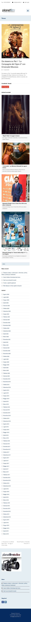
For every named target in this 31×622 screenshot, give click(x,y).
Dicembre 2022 (6, 322)
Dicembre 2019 (6, 379)
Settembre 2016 (7, 486)
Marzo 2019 (6, 404)
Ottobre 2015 (6, 514)
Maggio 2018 (6, 432)
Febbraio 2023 (6, 317)
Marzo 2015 (6, 534)
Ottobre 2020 (6, 356)
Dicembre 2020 (6, 350)
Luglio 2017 (6, 460)
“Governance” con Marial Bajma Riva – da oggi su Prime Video (8, 543)
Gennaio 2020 (6, 376)
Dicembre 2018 (6, 412)
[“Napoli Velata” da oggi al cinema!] (15, 114)
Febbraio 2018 (6, 441)
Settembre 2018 (7, 421)
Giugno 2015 (6, 525)
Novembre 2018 (6, 415)
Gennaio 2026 (6, 305)
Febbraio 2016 (6, 503)
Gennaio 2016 (6, 505)
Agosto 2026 (6, 294)
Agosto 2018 (6, 424)
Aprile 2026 (5, 303)
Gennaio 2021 (6, 348)
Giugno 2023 (6, 314)
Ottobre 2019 (6, 384)
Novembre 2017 (6, 449)
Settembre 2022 (7, 331)
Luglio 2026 (6, 297)
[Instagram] (5, 602)
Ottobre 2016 (6, 483)
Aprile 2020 (5, 367)
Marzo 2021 (6, 345)
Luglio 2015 (6, 522)
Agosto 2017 (6, 457)
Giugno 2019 (6, 395)
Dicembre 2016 (6, 477)
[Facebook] (3, 602)
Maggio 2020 (6, 364)
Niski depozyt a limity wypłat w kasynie (12, 285)
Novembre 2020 (6, 353)
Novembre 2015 (6, 511)
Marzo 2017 (6, 472)
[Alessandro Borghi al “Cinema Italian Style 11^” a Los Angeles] (15, 231)
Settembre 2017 (7, 455)
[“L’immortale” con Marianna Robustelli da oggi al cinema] (15, 153)
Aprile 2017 (5, 469)
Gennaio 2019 (6, 410)
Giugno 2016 (6, 491)
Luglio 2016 (6, 488)
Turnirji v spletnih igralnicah (9, 283)
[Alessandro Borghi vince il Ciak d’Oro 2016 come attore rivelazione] (15, 188)
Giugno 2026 (6, 300)
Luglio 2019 (6, 393)
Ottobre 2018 (6, 418)
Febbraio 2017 (6, 474)
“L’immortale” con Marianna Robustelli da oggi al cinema (14, 166)
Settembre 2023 (7, 311)
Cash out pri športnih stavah (9, 280)
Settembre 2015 (7, 517)
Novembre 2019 (6, 381)
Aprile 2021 (5, 342)
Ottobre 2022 (6, 328)
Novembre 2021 (6, 339)
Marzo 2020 (6, 370)
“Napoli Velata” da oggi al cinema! (10, 136)
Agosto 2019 (6, 390)
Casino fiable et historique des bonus (11, 277)
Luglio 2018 (6, 426)
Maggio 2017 (6, 466)
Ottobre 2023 (6, 308)
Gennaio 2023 (6, 319)
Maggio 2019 (6, 398)
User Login (26, 2)
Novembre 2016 (6, 480)
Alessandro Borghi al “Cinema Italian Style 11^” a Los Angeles (14, 253)
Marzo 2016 (6, 500)
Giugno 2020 (6, 362)
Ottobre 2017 (6, 452)
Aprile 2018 (5, 435)
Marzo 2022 (6, 336)
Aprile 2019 (5, 401)
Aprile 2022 (5, 333)
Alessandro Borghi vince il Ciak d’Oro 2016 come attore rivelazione (14, 204)
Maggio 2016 (6, 494)
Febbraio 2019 (6, 407)
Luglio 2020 (6, 359)
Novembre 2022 (6, 325)
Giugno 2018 (6, 429)
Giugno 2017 (6, 463)
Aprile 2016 (5, 497)
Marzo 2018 (6, 438)
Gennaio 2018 (6, 443)
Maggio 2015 (6, 528)
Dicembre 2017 (6, 446)
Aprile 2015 (5, 531)
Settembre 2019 (7, 387)
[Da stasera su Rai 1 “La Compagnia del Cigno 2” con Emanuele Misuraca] (15, 41)
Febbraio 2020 (6, 373)
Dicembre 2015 (6, 508)
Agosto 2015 (6, 519)
